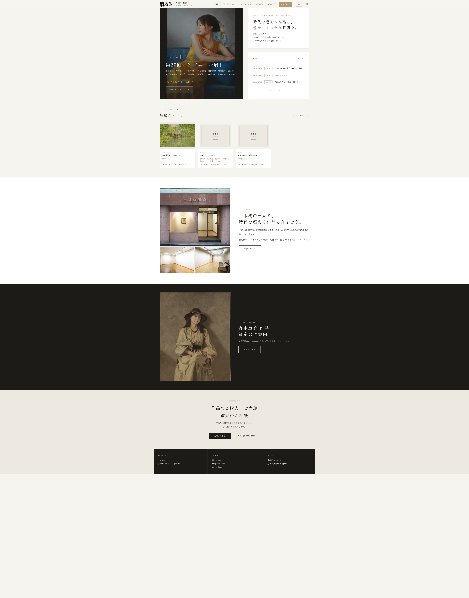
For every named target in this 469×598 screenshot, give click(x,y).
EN (299, 4)
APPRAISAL (246, 4)
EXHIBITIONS (230, 4)
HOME (216, 4)
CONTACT (285, 4)
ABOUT (271, 4)
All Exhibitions (300, 116)
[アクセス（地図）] (307, 4)
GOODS (260, 4)
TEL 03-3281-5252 (246, 436)
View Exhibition (178, 89)
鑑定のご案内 (249, 349)
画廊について (250, 248)
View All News (277, 91)
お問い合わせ (220, 436)
